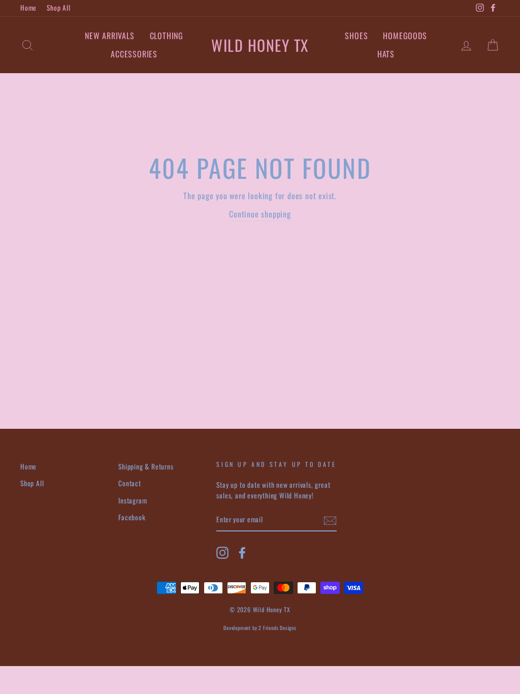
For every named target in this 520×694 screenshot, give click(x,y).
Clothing (166, 35)
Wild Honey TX (260, 45)
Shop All (58, 8)
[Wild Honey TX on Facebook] (242, 553)
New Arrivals (110, 35)
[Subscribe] (330, 520)
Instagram (132, 500)
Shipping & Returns (145, 466)
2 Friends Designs (277, 628)
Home (28, 8)
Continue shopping (260, 214)
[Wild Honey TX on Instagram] (222, 553)
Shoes (356, 35)
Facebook (131, 517)
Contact (129, 483)
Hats (386, 54)
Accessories (134, 54)
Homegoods (405, 35)
